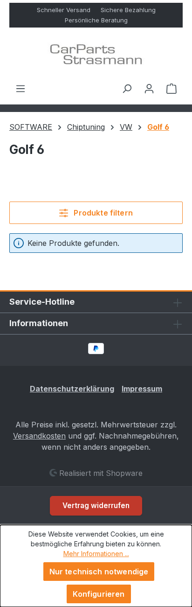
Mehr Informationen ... (96, 554)
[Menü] (20, 88)
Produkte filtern (102, 212)
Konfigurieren (98, 594)
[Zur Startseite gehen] (96, 55)
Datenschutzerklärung (72, 388)
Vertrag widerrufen (96, 505)
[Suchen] (127, 88)
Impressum (142, 388)
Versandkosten (39, 435)
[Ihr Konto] (149, 88)
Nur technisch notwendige (99, 571)
